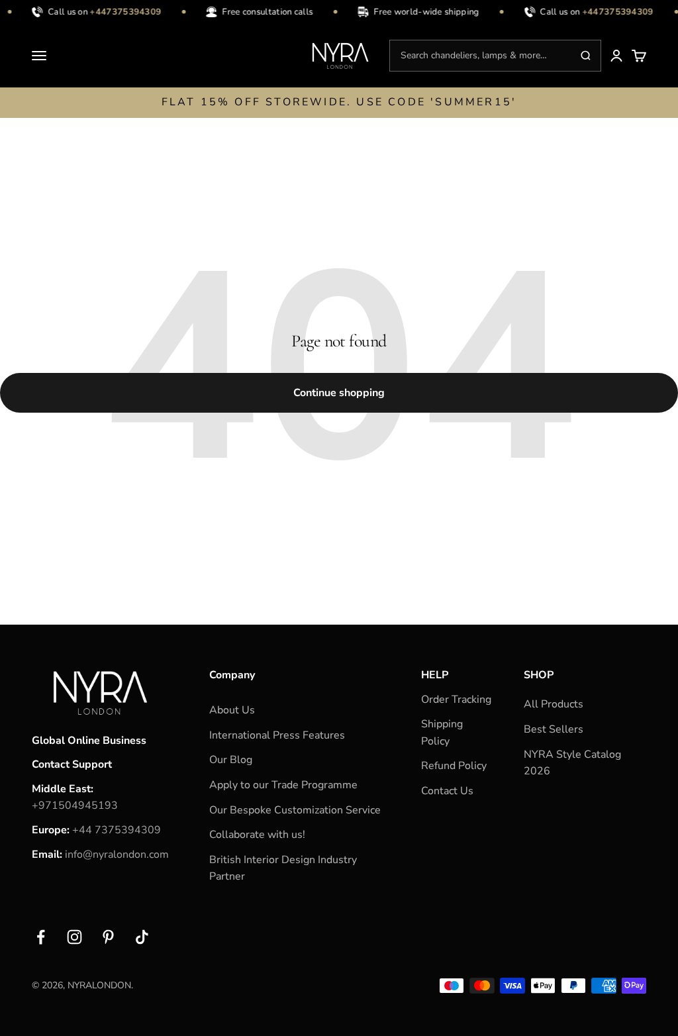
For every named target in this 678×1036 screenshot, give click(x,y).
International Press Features (277, 735)
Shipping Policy (442, 733)
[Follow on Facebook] (41, 937)
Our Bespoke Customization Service (295, 810)
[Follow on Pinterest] (108, 937)
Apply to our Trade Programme (283, 785)
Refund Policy (454, 765)
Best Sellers (553, 729)
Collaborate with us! (257, 834)
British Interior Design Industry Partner (283, 868)
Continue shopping (339, 393)
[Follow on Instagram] (74, 937)
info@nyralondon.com (117, 854)
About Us (232, 710)
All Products (553, 704)
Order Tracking (456, 699)
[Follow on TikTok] (142, 937)
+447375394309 (122, 12)
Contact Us (447, 791)
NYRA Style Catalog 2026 (572, 763)
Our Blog (230, 759)
